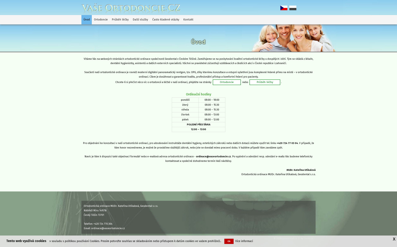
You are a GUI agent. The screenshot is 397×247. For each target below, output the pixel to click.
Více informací (243, 241)
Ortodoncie (101, 19)
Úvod (86, 19)
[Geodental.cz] (131, 8)
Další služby (140, 19)
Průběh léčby (120, 19)
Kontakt (188, 19)
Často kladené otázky (165, 19)
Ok (228, 241)
